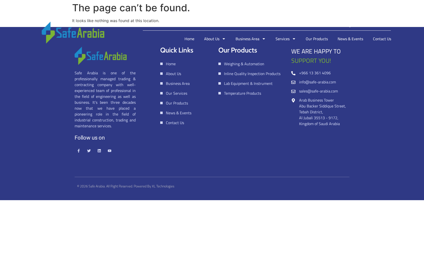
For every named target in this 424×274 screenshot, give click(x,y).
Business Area (247, 38)
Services (283, 38)
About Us (211, 38)
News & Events (350, 38)
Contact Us (382, 38)
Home (189, 38)
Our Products (317, 38)
